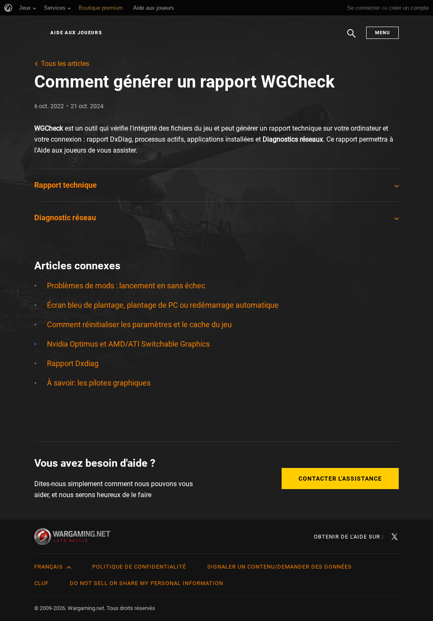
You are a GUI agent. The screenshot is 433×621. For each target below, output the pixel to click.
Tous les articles (65, 64)
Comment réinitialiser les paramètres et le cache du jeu (139, 324)
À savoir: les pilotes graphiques (99, 382)
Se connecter (363, 8)
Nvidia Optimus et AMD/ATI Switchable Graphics (128, 343)
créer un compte (409, 8)
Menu (382, 33)
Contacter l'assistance (340, 478)
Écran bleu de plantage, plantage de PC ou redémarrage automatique (163, 305)
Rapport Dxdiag (73, 363)
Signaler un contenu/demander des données (279, 567)
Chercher (351, 37)
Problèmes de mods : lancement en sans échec (126, 285)
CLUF (41, 583)
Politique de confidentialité (139, 567)
